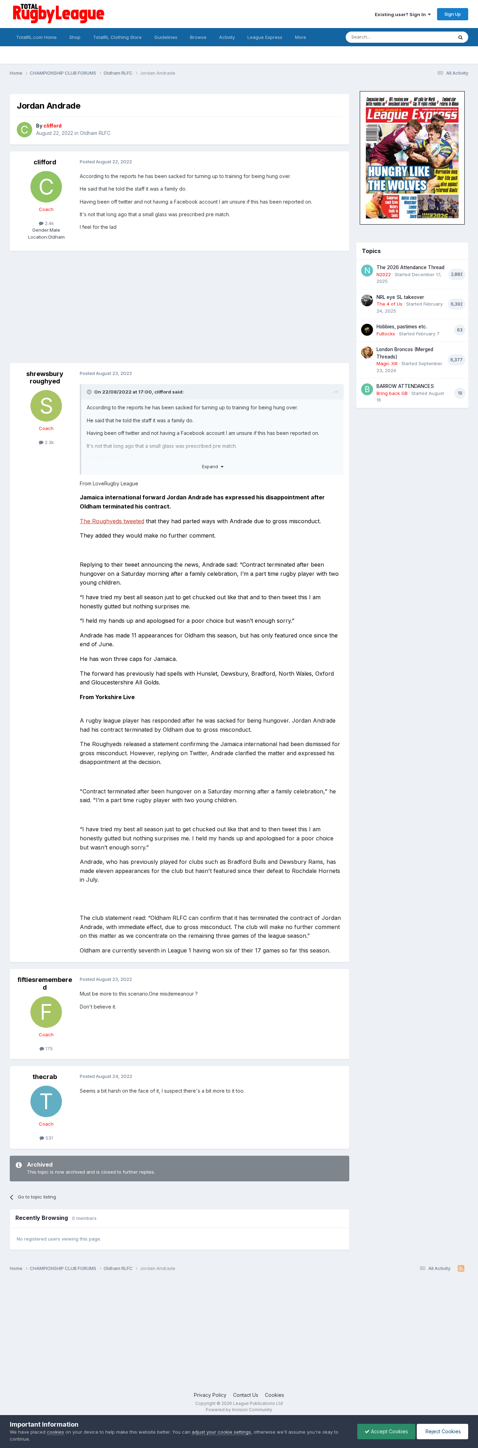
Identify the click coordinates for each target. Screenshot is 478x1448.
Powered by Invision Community (239, 1409)
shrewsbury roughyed (44, 377)
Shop (74, 37)
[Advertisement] (137, 307)
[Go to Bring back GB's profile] (367, 389)
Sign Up (452, 14)
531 (48, 1138)
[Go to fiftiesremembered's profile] (46, 1012)
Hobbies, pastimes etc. (402, 326)
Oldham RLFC (95, 133)
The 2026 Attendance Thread (410, 267)
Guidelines (165, 37)
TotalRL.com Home (36, 37)
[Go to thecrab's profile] (46, 1101)
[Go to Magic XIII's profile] (367, 352)
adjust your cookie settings (221, 1432)
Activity (227, 37)
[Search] (460, 37)
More (300, 37)
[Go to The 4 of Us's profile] (367, 300)
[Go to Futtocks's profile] (367, 330)
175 (48, 1048)
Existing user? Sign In (401, 14)
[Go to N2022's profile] (367, 270)
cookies (55, 1432)
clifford (45, 162)
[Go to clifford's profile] (24, 129)
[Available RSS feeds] (461, 1268)
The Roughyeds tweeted (112, 521)
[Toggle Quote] (90, 392)
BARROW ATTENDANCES (405, 386)
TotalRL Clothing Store (117, 37)
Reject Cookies (442, 1431)
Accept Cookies (389, 1431)
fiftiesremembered (44, 983)
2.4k (48, 223)
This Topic (432, 37)
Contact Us (245, 1395)
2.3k (48, 442)
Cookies (274, 1395)
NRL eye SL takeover (400, 297)
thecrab (45, 1076)
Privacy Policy (210, 1395)
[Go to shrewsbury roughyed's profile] (46, 406)
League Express (264, 37)
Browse (198, 37)
